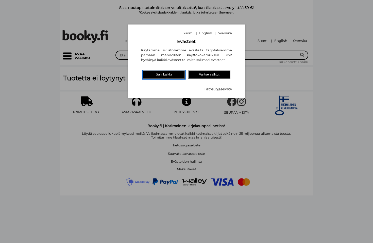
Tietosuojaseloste (218, 89)
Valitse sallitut (209, 74)
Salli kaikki (164, 74)
